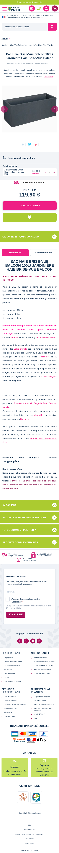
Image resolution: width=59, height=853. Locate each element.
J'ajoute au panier (29, 206)
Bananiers (25, 419)
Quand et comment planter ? (44, 704)
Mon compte (46, 8)
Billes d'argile (20, 349)
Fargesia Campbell (23, 403)
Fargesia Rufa (40, 403)
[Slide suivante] (54, 109)
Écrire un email (32, 8)
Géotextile (44, 356)
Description (15, 252)
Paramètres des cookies (29, 850)
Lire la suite (48, 76)
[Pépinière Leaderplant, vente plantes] (14, 9)
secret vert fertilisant (46, 337)
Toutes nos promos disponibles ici (29, 2)
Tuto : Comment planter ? (19, 530)
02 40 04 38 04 (39, 8)
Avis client (9, 505)
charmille (38, 415)
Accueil (5, 39)
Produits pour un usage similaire (24, 517)
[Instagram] (39, 641)
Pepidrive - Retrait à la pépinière (15, 704)
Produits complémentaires (20, 542)
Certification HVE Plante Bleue (44, 665)
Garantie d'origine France (42, 669)
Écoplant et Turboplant (42, 696)
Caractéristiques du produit (21, 236)
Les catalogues (9, 673)
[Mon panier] (55, 8)
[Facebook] (19, 641)
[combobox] (25, 27)
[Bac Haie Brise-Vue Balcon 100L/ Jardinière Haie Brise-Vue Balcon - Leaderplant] (29, 109)
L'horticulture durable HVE (13, 661)
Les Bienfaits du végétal (12, 681)
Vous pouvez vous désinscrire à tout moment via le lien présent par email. (28, 607)
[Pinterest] (26, 641)
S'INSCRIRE (16, 614)
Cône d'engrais (49, 376)
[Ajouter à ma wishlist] (30, 217)
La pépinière (8, 657)
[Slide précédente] (4, 109)
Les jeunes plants (40, 700)
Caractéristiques (43, 252)
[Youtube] (32, 641)
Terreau (14, 337)
